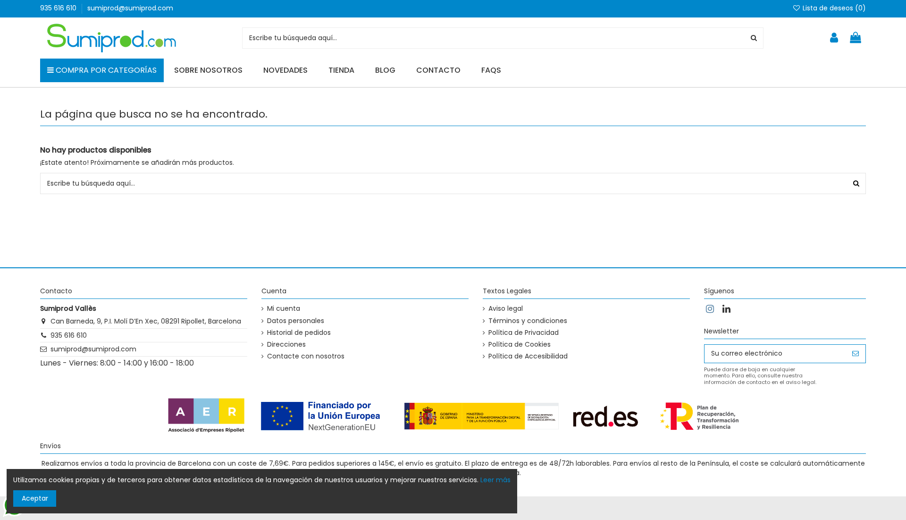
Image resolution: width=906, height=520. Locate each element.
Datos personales (295, 320)
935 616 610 (59, 8)
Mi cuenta (283, 308)
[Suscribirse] (855, 354)
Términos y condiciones (527, 320)
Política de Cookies (519, 344)
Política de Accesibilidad (528, 356)
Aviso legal (505, 308)
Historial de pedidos (299, 332)
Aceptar (35, 498)
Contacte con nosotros (305, 356)
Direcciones (286, 344)
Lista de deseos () (833, 8)
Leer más (495, 480)
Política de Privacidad (523, 332)
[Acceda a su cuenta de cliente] (834, 38)
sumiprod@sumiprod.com (130, 8)
